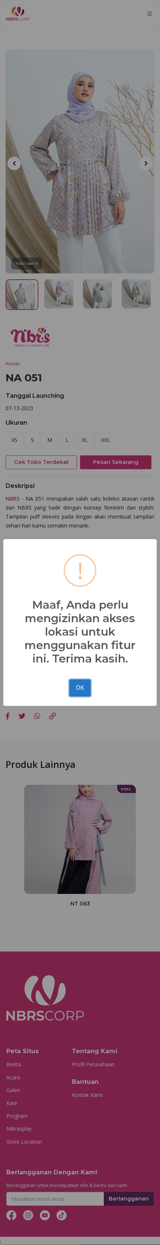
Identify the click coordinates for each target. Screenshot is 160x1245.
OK (80, 687)
